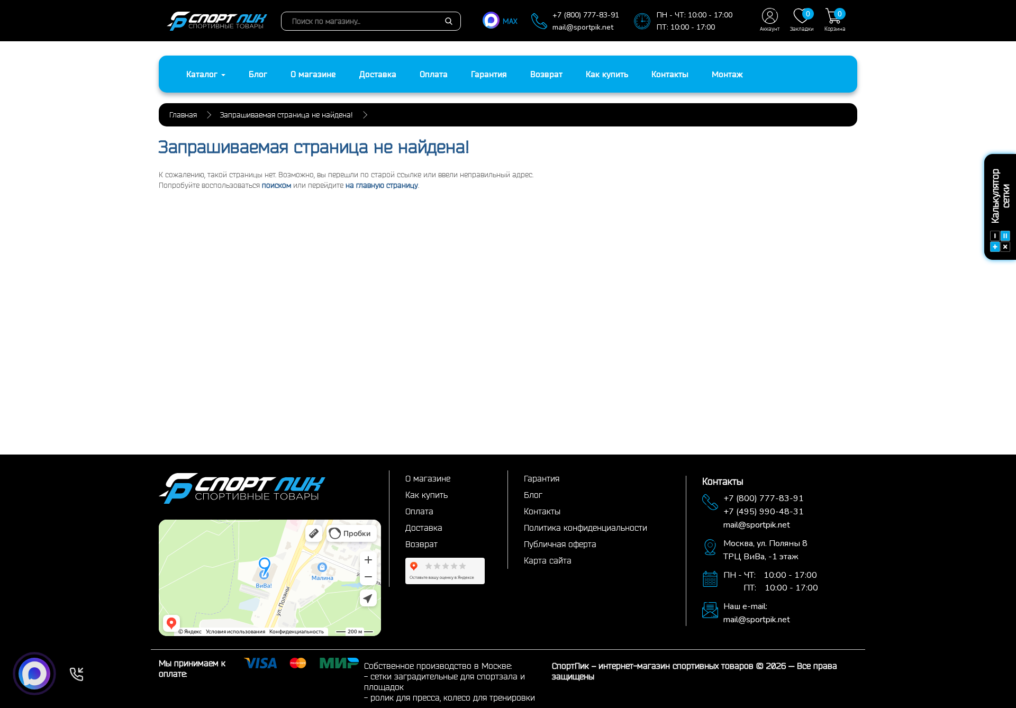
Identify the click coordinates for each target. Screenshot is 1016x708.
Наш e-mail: (745, 606)
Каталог (203, 74)
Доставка (377, 74)
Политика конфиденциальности (585, 527)
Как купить (607, 74)
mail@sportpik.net (582, 27)
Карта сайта (548, 560)
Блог (258, 74)
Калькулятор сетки (1000, 196)
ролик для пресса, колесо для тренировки (452, 697)
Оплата (434, 74)
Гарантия (489, 74)
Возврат (546, 74)
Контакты (669, 74)
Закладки (802, 21)
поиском (276, 185)
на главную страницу (382, 185)
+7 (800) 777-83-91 (585, 15)
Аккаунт (769, 29)
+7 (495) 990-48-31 (763, 512)
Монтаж (727, 74)
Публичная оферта (560, 544)
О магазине (313, 74)
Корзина (835, 21)
